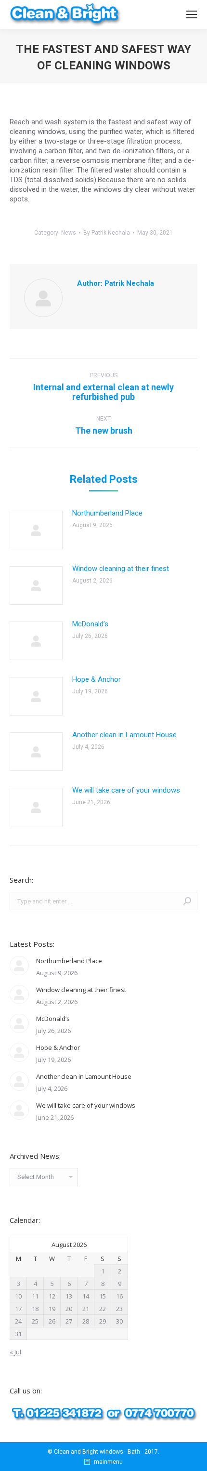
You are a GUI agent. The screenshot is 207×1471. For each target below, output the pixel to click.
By (106, 232)
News (68, 232)
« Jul (15, 1352)
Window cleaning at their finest (120, 568)
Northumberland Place (107, 513)
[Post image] (36, 530)
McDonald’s (90, 624)
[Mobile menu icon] (191, 14)
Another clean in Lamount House (124, 734)
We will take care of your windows (126, 790)
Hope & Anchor (96, 679)
